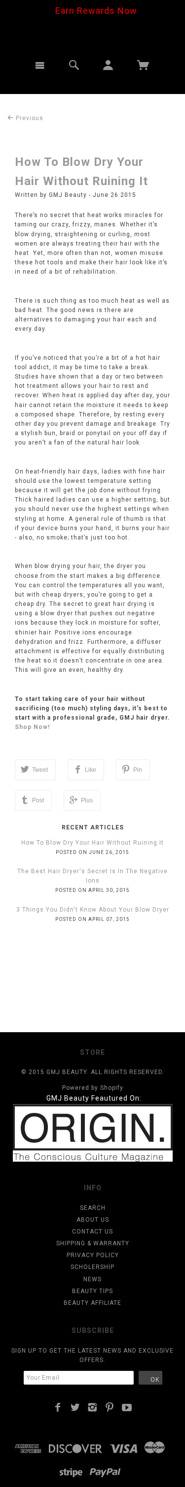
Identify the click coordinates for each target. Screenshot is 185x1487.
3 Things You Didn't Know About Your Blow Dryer (92, 909)
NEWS (92, 1279)
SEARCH (93, 1207)
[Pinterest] (110, 1407)
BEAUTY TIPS (92, 1291)
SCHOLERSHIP (92, 1267)
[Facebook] (58, 1407)
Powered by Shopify (92, 1087)
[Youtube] (127, 1407)
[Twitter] (75, 1407)
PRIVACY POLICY (93, 1255)
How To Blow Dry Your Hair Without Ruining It (92, 842)
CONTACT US (92, 1231)
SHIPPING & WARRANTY (92, 1243)
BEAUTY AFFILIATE (92, 1302)
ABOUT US (92, 1219)
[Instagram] (92, 1407)
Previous (28, 118)
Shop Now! (32, 727)
